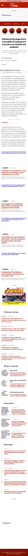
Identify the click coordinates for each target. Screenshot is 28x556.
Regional (16, 23)
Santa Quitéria (7, 23)
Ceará (22, 23)
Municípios (9, 403)
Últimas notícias (11, 312)
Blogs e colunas (11, 366)
